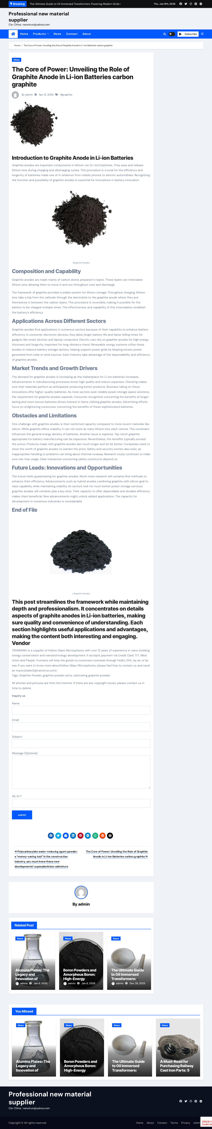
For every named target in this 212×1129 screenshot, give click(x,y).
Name (16, 703)
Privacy (185, 1123)
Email (15, 720)
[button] (202, 34)
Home (24, 34)
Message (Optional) (24, 753)
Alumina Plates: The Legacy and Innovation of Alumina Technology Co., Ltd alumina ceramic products (33, 1072)
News (57, 34)
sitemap (198, 1123)
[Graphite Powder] (81, 223)
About (86, 34)
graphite (67, 94)
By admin (27, 94)
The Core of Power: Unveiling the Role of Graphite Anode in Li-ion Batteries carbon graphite (72, 76)
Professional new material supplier (39, 17)
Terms (174, 1123)
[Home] (13, 34)
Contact (72, 34)
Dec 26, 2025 (137, 983)
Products (40, 34)
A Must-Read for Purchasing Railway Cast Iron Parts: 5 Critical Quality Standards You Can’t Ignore (177, 1072)
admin (84, 904)
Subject (17, 736)
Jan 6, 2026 (40, 983)
